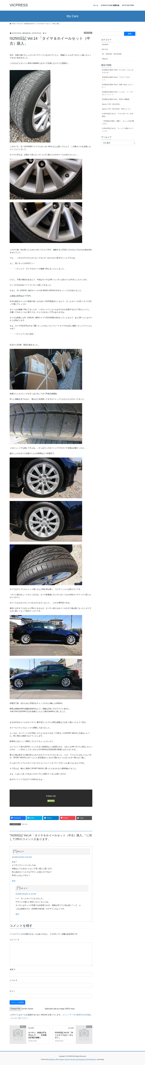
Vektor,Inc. (94, 1059)
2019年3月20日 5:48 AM (22, 857)
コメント (14, 940)
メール (13, 980)
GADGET (105, 44)
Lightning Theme (64, 1059)
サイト (12, 991)
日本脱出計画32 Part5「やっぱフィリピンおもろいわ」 (117, 71)
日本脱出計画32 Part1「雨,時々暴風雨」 (116, 99)
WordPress (52, 1059)
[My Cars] (84, 1030)
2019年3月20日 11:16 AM (26, 894)
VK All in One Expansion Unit (79, 1059)
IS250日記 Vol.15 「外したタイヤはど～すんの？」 (64, 1035)
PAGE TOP (139, 1031)
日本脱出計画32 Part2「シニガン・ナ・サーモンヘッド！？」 (117, 93)
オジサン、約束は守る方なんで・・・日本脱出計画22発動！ (37, 1035)
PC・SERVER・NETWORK (112, 54)
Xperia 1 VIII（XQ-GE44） (111, 104)
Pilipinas (105, 59)
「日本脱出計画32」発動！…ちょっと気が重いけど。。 (118, 122)
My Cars (88, 33)
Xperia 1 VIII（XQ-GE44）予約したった (116, 109)
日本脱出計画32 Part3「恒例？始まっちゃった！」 (117, 86)
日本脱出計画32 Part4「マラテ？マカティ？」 (116, 78)
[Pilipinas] (18, 1030)
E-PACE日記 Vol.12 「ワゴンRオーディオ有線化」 (117, 115)
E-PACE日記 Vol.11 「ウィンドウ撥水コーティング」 (117, 129)
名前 (13, 969)
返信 (14, 881)
